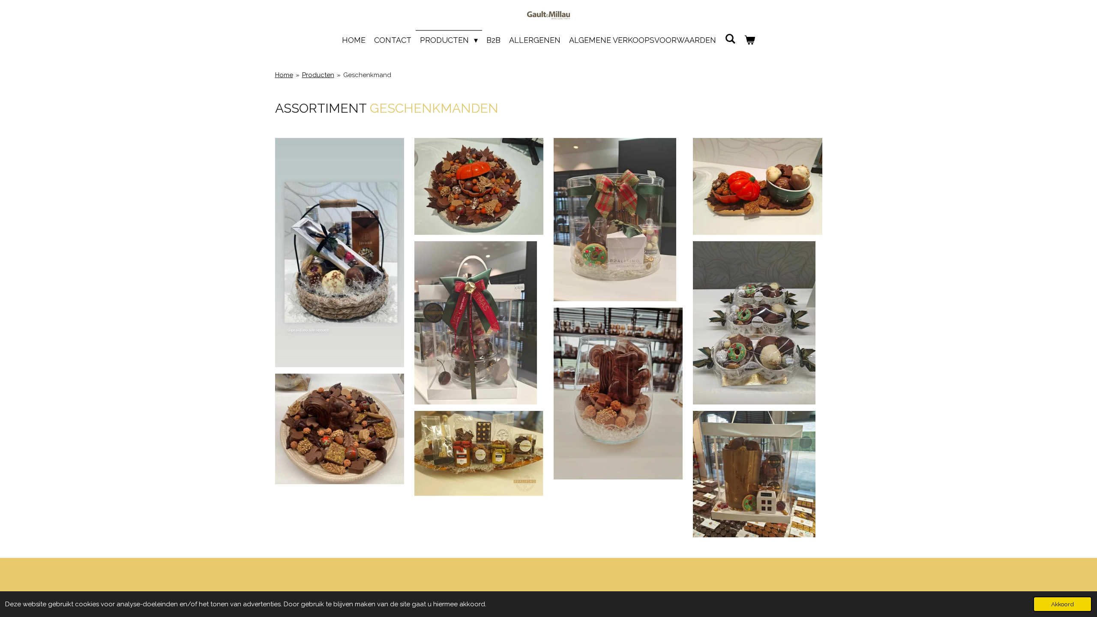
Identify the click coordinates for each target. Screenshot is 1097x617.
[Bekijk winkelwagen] (749, 40)
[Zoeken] (730, 39)
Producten (318, 75)
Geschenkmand (367, 75)
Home (284, 75)
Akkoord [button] (1062, 604)
